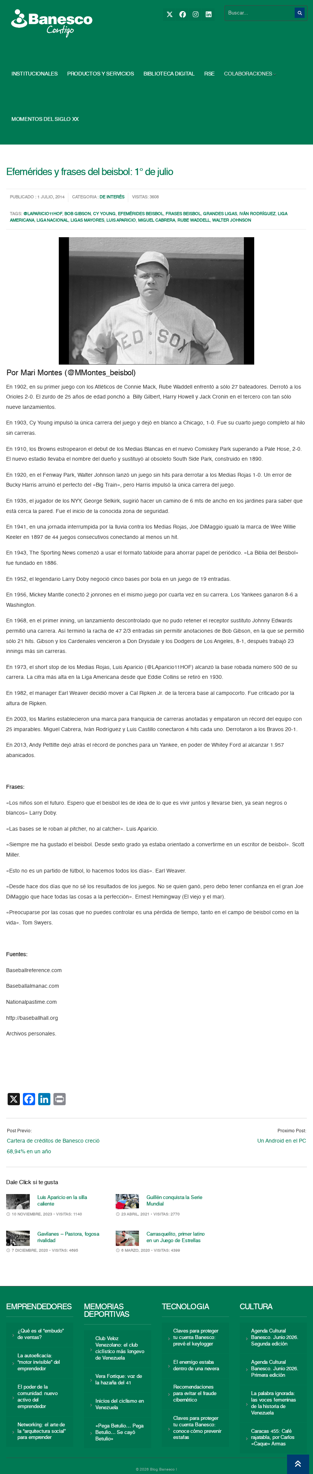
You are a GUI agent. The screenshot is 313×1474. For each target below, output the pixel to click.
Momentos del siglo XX (45, 119)
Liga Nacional (52, 221)
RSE (209, 74)
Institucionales (34, 74)
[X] (169, 14)
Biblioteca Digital (169, 74)
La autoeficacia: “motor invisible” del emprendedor (39, 1362)
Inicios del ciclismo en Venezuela (119, 1404)
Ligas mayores (87, 221)
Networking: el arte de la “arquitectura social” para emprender (42, 1431)
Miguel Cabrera (156, 221)
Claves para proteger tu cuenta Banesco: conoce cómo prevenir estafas (197, 1428)
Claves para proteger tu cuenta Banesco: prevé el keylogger (195, 1338)
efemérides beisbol (140, 214)
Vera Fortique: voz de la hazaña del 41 (118, 1380)
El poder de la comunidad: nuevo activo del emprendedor (37, 1397)
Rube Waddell (193, 221)
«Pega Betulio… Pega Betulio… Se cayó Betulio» (119, 1433)
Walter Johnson (231, 221)
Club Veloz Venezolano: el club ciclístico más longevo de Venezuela (119, 1348)
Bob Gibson (78, 214)
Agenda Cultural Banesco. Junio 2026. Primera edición (274, 1369)
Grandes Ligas (220, 214)
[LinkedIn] (208, 14)
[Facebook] (182, 14)
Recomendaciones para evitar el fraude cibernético (194, 1394)
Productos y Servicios (100, 74)
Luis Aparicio (121, 221)
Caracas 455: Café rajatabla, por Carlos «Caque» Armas (273, 1438)
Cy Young (104, 214)
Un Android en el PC (281, 1141)
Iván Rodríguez (257, 214)
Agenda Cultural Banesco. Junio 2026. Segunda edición (274, 1338)
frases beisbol (183, 214)
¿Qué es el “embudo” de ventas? (40, 1334)
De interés (112, 197)
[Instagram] (195, 14)
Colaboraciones (248, 74)
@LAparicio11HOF (42, 214)
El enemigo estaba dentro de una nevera (196, 1365)
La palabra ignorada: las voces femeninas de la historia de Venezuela (273, 1403)
